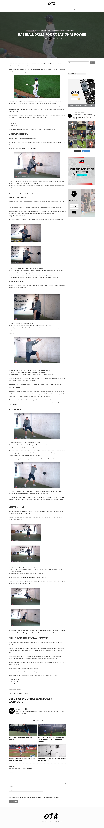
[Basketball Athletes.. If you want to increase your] (81, 134)
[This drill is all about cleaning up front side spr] (72, 125)
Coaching (45, 10)
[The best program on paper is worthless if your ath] (90, 143)
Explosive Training (45, 30)
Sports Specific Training (58, 30)
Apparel (62, 10)
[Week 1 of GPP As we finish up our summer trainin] (72, 134)
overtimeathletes (23, 709)
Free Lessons (54, 10)
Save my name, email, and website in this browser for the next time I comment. (34, 797)
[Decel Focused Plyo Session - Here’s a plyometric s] (81, 143)
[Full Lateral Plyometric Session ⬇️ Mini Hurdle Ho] (90, 134)
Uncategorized (69, 30)
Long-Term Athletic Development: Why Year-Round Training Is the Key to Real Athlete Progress (51, 739)
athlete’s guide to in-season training (36, 101)
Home (29, 10)
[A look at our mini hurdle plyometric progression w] (81, 125)
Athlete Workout (35, 30)
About (69, 10)
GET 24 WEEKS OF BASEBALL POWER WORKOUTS (30, 700)
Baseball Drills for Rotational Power (52, 34)
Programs (36, 10)
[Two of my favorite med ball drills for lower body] (72, 143)
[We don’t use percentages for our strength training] (90, 125)
